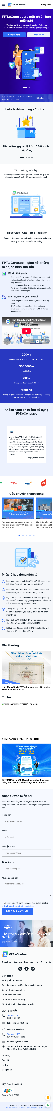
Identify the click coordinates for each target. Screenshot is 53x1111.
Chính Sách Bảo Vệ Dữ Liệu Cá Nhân (34, 1108)
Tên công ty (8, 862)
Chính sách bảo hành (11, 995)
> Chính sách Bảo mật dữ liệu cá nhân (18, 906)
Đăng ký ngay (14, 35)
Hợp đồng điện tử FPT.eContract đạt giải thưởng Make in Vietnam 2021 (26, 688)
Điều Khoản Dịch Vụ (13, 1108)
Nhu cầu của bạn (10, 878)
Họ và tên (6, 815)
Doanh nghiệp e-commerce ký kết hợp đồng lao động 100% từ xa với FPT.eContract (17, 524)
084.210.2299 (13, 1018)
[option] (26, 49)
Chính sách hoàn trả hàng (13, 1000)
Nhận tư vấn (38, 35)
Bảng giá (18, 962)
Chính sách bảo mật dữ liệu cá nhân (18, 1004)
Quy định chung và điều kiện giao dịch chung (22, 985)
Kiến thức (28, 962)
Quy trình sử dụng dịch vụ (13, 990)
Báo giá (5, 1060)
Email (4, 830)
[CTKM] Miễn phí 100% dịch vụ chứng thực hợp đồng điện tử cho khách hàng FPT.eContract (25, 781)
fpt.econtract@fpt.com (17, 1023)
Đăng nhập (46, 5)
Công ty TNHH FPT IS (10, 1095)
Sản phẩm (6, 962)
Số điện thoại (8, 846)
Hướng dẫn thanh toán (12, 980)
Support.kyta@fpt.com (17, 1042)
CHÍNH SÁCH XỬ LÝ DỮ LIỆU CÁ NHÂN (20, 739)
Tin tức (47, 962)
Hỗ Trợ (39, 962)
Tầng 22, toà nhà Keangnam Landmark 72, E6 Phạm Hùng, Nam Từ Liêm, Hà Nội (27, 1047)
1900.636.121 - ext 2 (16, 1037)
